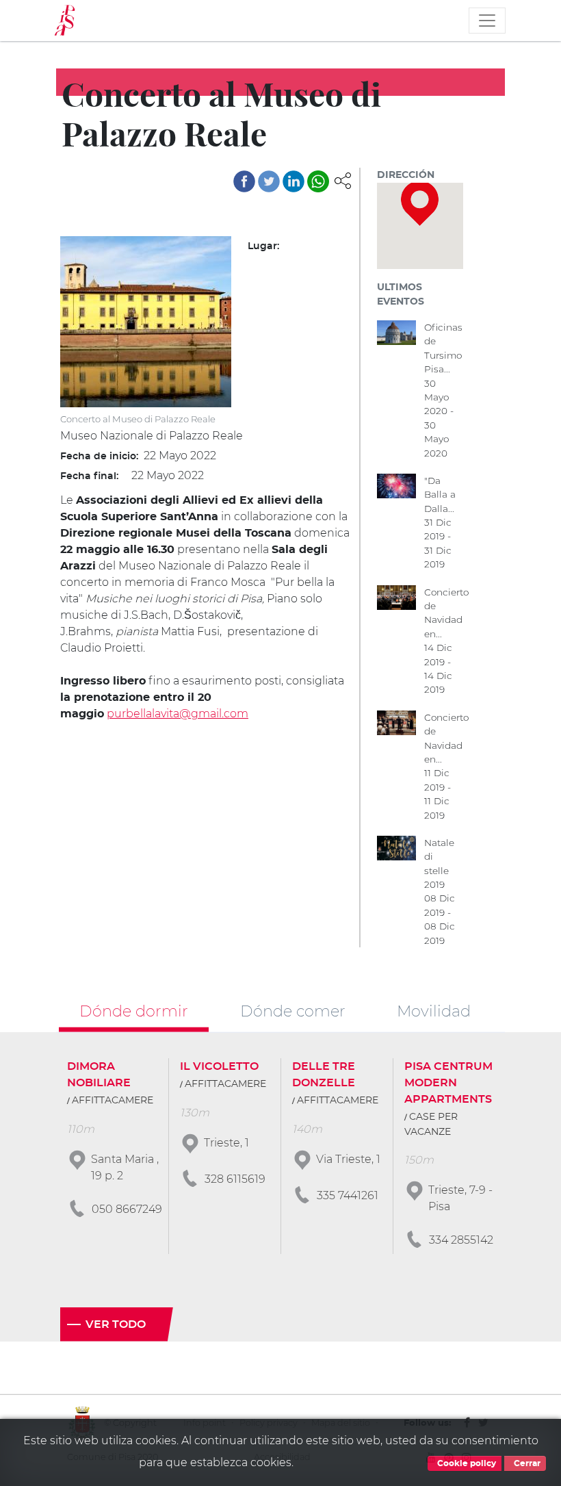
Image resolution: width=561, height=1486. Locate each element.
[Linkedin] (293, 181)
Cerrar (526, 1463)
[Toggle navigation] (487, 21)
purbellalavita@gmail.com (177, 713)
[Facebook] (244, 181)
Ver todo (116, 1324)
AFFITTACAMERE (112, 1100)
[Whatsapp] (318, 181)
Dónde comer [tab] (292, 1011)
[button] (343, 179)
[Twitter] (269, 181)
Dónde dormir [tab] (133, 1011)
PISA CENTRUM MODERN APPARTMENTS (448, 1083)
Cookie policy (465, 1463)
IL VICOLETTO (219, 1066)
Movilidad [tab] (434, 1011)
